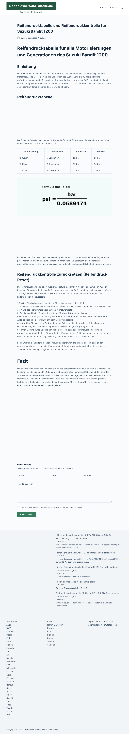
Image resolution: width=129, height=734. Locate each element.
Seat (8, 688)
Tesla (8, 701)
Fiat (8, 638)
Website (87, 475)
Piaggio (50, 635)
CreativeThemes (51, 729)
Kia (7, 654)
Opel (8, 675)
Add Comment (26, 484)
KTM (49, 631)
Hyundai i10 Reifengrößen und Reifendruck (94, 552)
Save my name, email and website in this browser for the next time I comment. (51, 507)
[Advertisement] (64, 120)
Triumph (51, 641)
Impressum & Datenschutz (100, 621)
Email (55, 475)
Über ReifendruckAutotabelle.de (103, 625)
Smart (9, 694)
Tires (8, 704)
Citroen (9, 631)
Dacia (9, 635)
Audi (8, 625)
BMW (8, 628)
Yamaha (51, 644)
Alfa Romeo (12, 621)
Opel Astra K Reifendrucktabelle (81, 581)
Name (22, 475)
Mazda (9, 658)
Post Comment (26, 514)
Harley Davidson (55, 625)
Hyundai (10, 648)
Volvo (9, 711)
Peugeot (10, 678)
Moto (112, 7)
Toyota (9, 708)
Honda (9, 644)
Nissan (9, 671)
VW (8, 714)
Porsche (10, 681)
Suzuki (42, 38)
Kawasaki (51, 628)
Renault (9, 685)
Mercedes (11, 661)
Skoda (9, 691)
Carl (58, 593)
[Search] (122, 8)
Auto (102, 7)
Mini (8, 664)
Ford (8, 641)
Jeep (8, 651)
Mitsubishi (11, 668)
